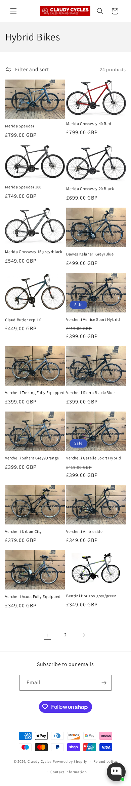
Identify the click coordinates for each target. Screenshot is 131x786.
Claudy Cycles (40, 761)
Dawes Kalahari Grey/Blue (90, 253)
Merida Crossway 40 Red (88, 123)
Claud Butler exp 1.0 (23, 319)
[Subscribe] (103, 683)
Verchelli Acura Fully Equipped (33, 596)
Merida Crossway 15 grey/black (33, 251)
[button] (13, 11)
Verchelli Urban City (23, 531)
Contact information (68, 771)
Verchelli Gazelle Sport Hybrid (93, 457)
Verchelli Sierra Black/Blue (90, 392)
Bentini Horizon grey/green (91, 595)
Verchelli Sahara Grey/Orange (32, 457)
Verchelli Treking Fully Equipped (34, 392)
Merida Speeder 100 (23, 186)
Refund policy (105, 761)
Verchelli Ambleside (84, 531)
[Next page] (83, 635)
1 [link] (47, 635)
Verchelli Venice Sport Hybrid (93, 319)
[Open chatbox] (116, 771)
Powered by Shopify (70, 761)
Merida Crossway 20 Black (90, 188)
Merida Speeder (19, 125)
